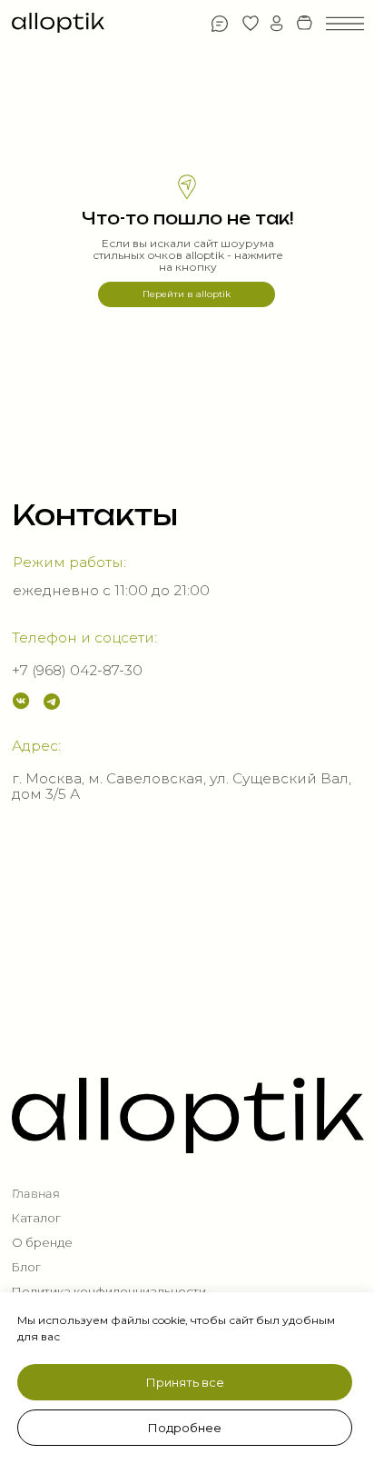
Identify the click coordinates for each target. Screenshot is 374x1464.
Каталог (36, 1218)
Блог (26, 1267)
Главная (36, 1194)
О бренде (42, 1243)
